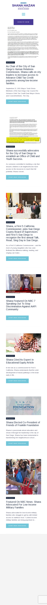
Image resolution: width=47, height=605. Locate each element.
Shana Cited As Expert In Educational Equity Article (20, 361)
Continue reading (17, 101)
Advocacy (10, 62)
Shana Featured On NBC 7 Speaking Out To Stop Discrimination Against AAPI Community (21, 305)
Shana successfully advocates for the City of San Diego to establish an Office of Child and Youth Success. (23, 154)
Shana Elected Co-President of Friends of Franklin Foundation (23, 424)
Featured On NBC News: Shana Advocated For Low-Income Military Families (23, 504)
